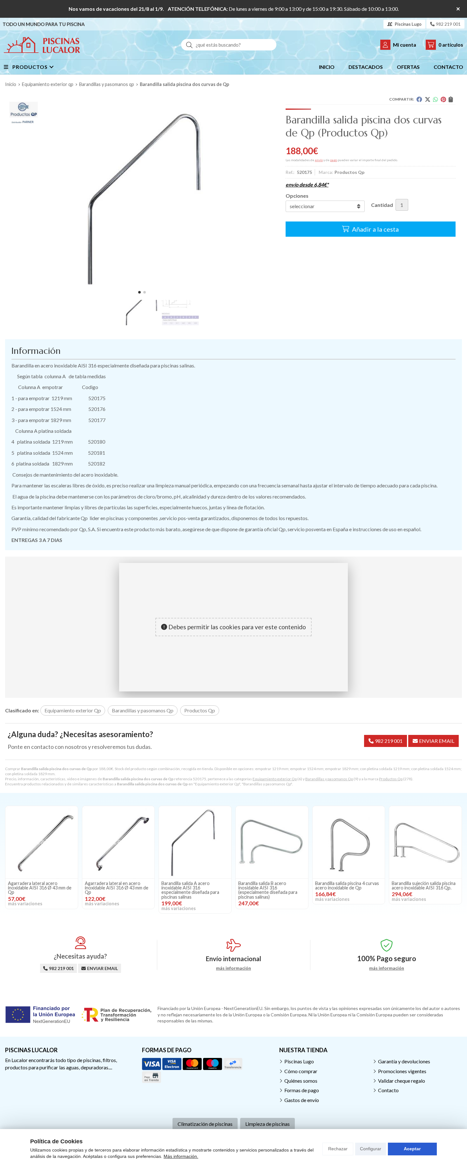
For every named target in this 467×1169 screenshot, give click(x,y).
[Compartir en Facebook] (419, 99)
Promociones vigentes (402, 1071)
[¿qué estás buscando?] (228, 45)
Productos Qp (391, 778)
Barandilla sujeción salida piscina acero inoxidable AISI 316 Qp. (424, 885)
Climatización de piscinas (205, 1124)
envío (319, 160)
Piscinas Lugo (299, 1061)
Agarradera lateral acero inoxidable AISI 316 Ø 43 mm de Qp (39, 888)
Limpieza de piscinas (267, 1124)
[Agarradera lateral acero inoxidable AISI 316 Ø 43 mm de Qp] (41, 842)
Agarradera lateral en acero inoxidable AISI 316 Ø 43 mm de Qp (116, 888)
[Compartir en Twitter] (427, 99)
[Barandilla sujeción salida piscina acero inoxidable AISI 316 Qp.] (425, 842)
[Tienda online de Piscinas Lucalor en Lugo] (42, 45)
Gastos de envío (301, 1100)
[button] (139, 292)
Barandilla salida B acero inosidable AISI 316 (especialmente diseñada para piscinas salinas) (267, 890)
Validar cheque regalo (401, 1081)
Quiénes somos (300, 1081)
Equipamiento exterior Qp (275, 778)
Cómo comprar (300, 1071)
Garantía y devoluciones (404, 1061)
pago (333, 160)
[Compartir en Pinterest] (443, 99)
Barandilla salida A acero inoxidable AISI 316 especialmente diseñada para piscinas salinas (190, 890)
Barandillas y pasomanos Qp (329, 778)
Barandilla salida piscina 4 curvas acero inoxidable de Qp (347, 885)
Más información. (181, 1156)
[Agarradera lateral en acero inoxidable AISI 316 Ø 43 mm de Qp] (118, 842)
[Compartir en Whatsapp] (435, 99)
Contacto (388, 1090)
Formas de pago (301, 1090)
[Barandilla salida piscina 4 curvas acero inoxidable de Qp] (349, 842)
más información (233, 968)
